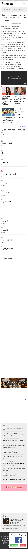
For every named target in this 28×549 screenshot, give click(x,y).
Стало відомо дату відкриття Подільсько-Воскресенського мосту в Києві (14, 434)
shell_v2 (4, 153)
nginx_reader (7, 249)
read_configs (6, 240)
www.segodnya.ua (16, 23)
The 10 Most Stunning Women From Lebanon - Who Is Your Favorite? (7, 100)
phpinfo (4, 162)
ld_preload (6, 201)
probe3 (4, 221)
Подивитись (14, 545)
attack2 (4, 230)
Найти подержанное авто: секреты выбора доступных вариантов (13, 451)
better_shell (6, 143)
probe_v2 (5, 193)
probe (4, 183)
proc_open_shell (8, 174)
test (3, 134)
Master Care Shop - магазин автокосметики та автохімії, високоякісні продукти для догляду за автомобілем (13, 463)
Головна (5, 8)
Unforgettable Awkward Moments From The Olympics (7, 119)
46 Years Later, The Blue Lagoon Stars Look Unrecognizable (20, 114)
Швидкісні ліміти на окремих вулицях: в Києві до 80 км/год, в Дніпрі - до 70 (14, 440)
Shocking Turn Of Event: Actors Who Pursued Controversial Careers (20, 99)
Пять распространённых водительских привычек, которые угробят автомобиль (16, 521)
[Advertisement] (14, 318)
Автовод (7, 3)
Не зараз (23, 545)
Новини (10, 8)
